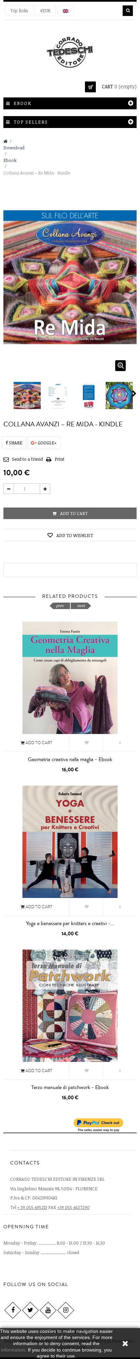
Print (59, 459)
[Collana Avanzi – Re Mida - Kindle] (27, 395)
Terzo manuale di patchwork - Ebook (70, 1087)
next (81, 605)
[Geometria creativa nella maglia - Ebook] (70, 684)
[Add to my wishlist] (86, 743)
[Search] (127, 10)
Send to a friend (27, 459)
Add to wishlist (74, 535)
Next (134, 393)
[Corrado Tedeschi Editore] (70, 51)
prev (60, 605)
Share (15, 443)
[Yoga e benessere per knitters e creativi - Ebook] (70, 848)
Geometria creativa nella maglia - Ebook (70, 759)
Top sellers (31, 122)
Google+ (47, 443)
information (13, 1350)
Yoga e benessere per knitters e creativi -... (70, 923)
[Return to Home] (5, 141)
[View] (119, 743)
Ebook (10, 160)
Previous (6, 393)
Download (13, 148)
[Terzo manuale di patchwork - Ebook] (70, 1012)
